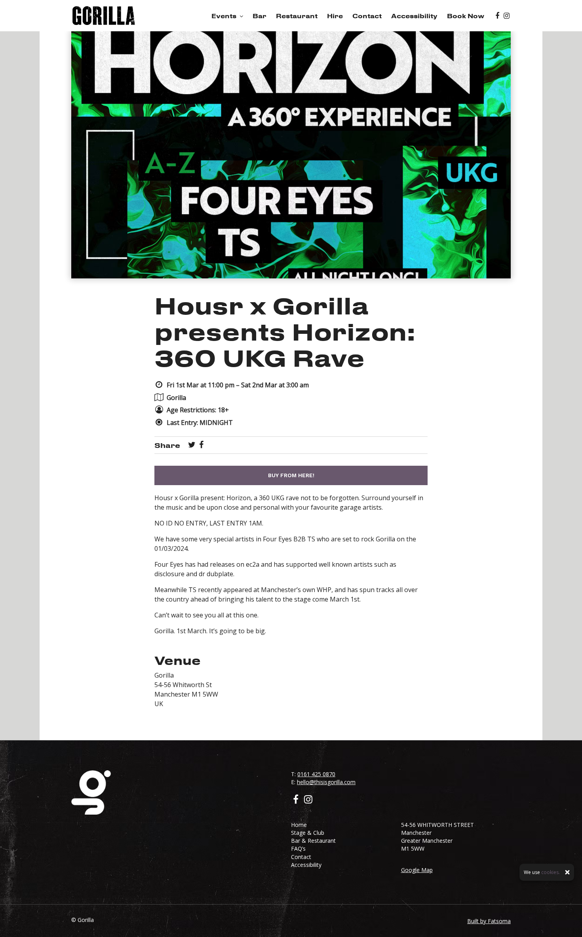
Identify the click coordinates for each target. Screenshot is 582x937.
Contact (367, 15)
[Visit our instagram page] (506, 15)
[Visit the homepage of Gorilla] (103, 15)
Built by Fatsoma (489, 921)
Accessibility (414, 15)
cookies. (550, 872)
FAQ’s (298, 848)
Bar (259, 15)
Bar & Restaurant (313, 840)
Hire (335, 15)
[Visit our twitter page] (192, 445)
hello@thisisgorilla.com (326, 782)
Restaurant (297, 15)
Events (223, 15)
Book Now (465, 15)
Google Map (417, 870)
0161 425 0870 (316, 774)
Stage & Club (307, 832)
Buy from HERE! (291, 475)
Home (299, 824)
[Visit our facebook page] (497, 15)
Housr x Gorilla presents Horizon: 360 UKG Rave (284, 331)
